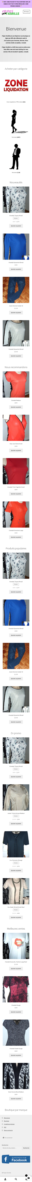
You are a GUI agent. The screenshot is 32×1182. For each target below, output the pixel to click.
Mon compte (5, 1179)
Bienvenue (7, 1118)
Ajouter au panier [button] (16, 226)
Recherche (5, 1145)
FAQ (5, 1127)
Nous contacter (8, 1130)
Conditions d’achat (9, 1124)
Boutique (6, 1121)
